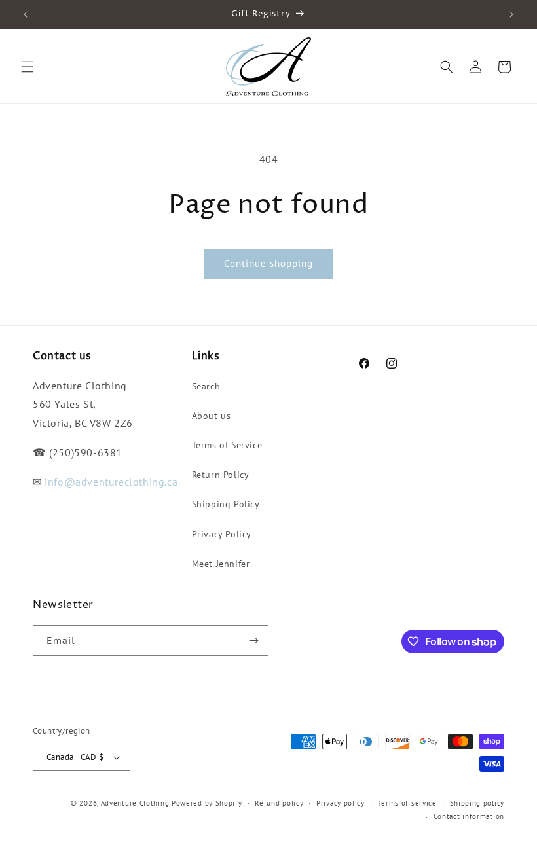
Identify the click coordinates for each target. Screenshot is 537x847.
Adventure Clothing (135, 803)
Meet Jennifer (221, 563)
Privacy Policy (221, 534)
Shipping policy (477, 803)
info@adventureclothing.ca (111, 481)
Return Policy (221, 474)
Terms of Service (227, 445)
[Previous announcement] (25, 14)
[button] (27, 66)
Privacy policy (340, 803)
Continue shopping (268, 263)
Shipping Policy (226, 504)
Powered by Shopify (207, 803)
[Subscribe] (253, 640)
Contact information (469, 816)
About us (211, 416)
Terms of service (407, 803)
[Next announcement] (511, 14)
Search (206, 386)
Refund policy (279, 803)
